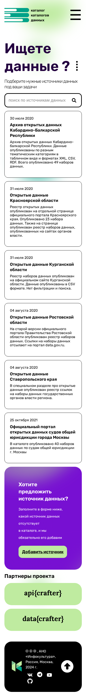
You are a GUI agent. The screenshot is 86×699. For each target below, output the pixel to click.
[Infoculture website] (16, 666)
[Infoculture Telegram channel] (39, 676)
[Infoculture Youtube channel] (49, 676)
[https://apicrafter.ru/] (43, 594)
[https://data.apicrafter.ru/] (43, 620)
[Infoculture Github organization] (30, 682)
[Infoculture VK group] (30, 676)
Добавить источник (43, 551)
